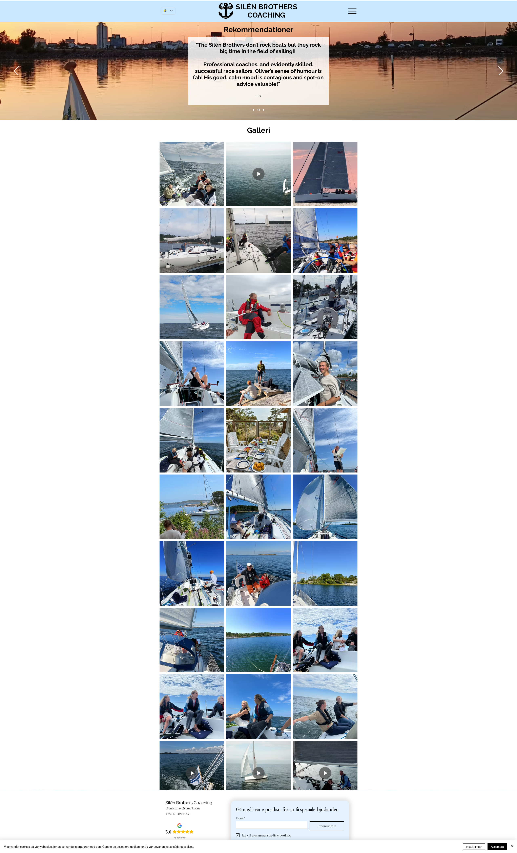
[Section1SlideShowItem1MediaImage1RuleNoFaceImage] (253, 110)
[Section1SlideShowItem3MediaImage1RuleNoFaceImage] (263, 110)
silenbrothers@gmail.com (183, 808)
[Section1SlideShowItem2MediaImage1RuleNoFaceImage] (258, 110)
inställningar (474, 847)
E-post (241, 818)
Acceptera (497, 847)
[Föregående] (16, 71)
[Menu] (352, 11)
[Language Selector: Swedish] (168, 11)
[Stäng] (512, 846)
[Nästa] (500, 71)
